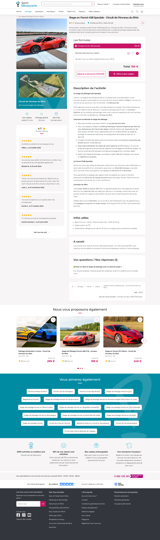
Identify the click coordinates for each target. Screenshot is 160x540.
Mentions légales (88, 512)
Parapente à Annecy (56, 519)
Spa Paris (52, 527)
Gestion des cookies (23, 519)
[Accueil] (72, 286)
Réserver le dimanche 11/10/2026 (90, 74)
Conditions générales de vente (93, 504)
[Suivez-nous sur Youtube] (29, 515)
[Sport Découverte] (26, 4)
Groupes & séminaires (121, 4)
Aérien (19, 11)
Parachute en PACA (56, 504)
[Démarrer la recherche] (92, 4)
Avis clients (86, 516)
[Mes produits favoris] (137, 11)
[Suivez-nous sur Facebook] (18, 515)
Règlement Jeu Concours (91, 523)
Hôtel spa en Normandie (58, 500)
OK (43, 504)
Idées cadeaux (94, 11)
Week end (71, 11)
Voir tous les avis (40, 232)
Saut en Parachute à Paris (59, 496)
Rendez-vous (138, 4)
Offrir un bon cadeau (125, 74)
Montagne (51, 11)
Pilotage (28, 11)
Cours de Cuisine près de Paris (60, 523)
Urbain (61, 11)
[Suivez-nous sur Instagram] (24, 515)
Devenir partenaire (121, 496)
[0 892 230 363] (118, 476)
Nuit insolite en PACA (57, 512)
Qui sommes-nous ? (89, 496)
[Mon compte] (132, 11)
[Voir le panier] (142, 11)
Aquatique (39, 11)
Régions (82, 11)
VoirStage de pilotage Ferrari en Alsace (31, 16)
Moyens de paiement (90, 508)
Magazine (85, 519)
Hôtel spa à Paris (55, 516)
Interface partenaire (121, 500)
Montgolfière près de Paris (59, 508)
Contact (85, 500)
